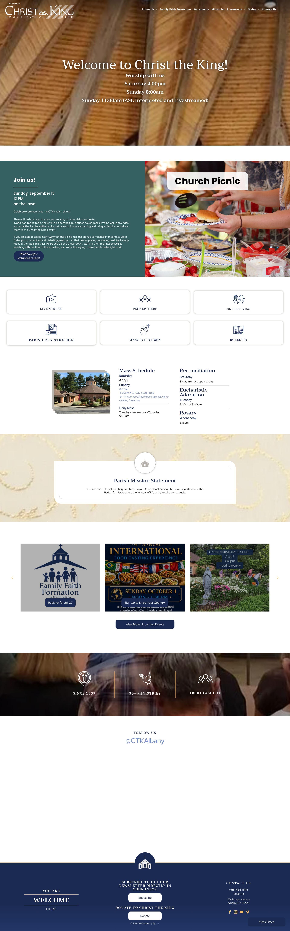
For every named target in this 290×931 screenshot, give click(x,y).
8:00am (124, 389)
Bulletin (238, 339)
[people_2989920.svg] (145, 304)
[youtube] (241, 912)
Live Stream (51, 308)
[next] (277, 577)
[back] (12, 577)
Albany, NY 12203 (238, 903)
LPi (157, 923)
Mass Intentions (145, 339)
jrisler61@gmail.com (58, 240)
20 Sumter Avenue (238, 899)
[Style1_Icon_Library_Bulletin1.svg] (238, 335)
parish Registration (51, 340)
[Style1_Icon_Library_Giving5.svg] (238, 304)
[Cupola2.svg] (145, 472)
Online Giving (238, 309)
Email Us (239, 894)
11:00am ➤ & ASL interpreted (136, 392)
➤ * (122, 396)
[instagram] (235, 912)
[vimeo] (247, 912)
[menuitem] (149, 9)
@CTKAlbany (145, 740)
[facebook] (229, 912)
